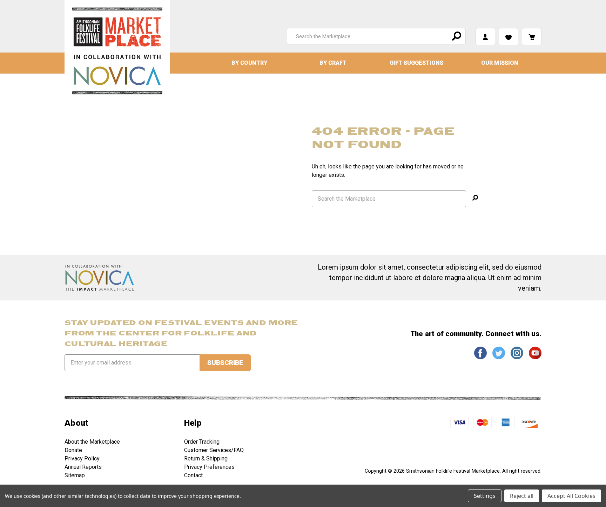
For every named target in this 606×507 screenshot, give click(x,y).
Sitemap (75, 475)
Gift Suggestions (416, 63)
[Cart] (531, 36)
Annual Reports (83, 467)
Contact (193, 475)
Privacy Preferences (209, 467)
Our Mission (499, 63)
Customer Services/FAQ (214, 450)
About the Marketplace (92, 441)
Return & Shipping (206, 458)
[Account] (485, 36)
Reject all (521, 496)
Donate (73, 450)
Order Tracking (202, 441)
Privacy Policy (82, 458)
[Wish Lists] (508, 36)
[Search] (455, 36)
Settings (485, 496)
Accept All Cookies (571, 496)
